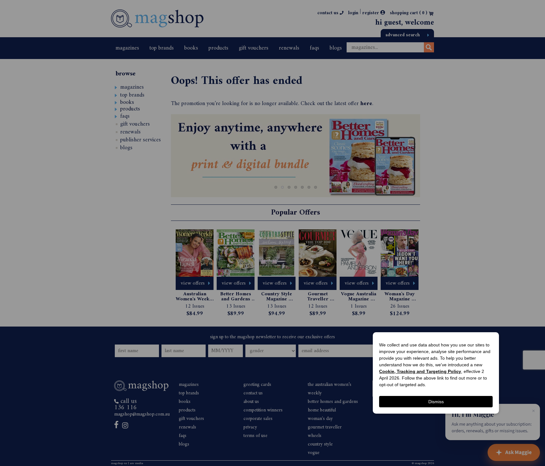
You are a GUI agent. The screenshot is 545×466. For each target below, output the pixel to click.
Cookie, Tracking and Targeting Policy (420, 371)
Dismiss (436, 401)
